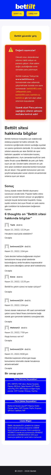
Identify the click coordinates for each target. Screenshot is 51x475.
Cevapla (8, 237)
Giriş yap (33, 13)
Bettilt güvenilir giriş (25, 35)
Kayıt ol (18, 13)
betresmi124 (16, 246)
